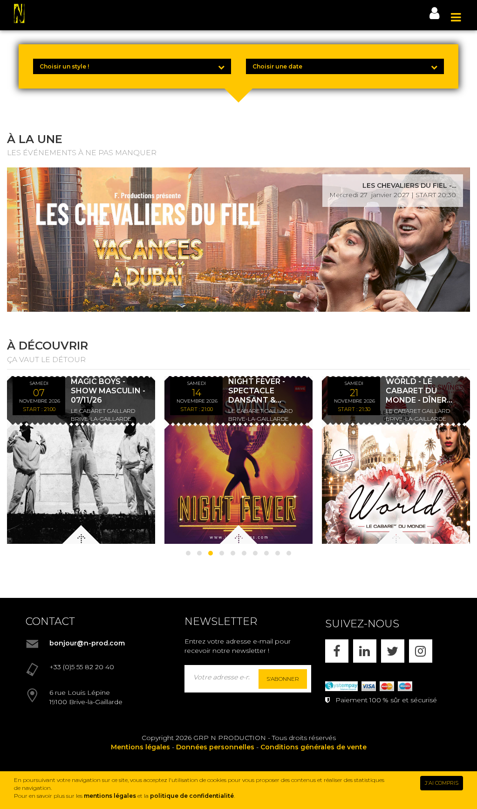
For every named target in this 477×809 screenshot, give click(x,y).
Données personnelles (215, 747)
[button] (188, 553)
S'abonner (282, 678)
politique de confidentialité (192, 795)
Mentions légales (140, 747)
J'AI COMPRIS (441, 783)
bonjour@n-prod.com (87, 643)
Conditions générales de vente (313, 747)
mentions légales (110, 795)
